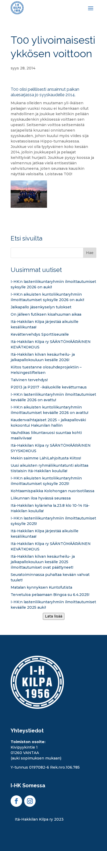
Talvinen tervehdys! (29, 380)
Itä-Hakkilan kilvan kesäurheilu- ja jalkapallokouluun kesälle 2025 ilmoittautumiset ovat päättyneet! (43, 562)
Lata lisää (53, 616)
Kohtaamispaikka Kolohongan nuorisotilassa (52, 491)
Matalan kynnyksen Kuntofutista (41, 587)
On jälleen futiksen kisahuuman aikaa (46, 314)
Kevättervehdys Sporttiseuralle (40, 334)
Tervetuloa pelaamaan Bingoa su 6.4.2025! (50, 594)
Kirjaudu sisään (25, 827)
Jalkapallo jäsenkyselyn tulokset (41, 307)
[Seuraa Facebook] (16, 801)
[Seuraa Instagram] (30, 801)
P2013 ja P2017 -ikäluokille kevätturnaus (49, 387)
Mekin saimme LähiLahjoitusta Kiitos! (46, 458)
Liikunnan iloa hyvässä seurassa (41, 498)
